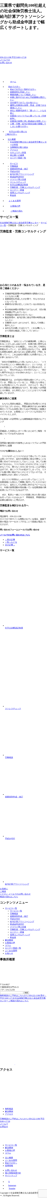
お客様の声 (10, 943)
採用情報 (9, 1166)
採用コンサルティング (20, 935)
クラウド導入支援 (18, 927)
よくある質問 (11, 951)
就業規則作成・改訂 (19, 916)
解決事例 (9, 940)
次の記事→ (10, 545)
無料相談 (9, 1109)
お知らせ (9, 953)
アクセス (9, 1114)
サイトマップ (11, 1176)
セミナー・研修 (17, 932)
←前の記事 (10, 540)
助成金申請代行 (17, 924)
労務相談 (14, 914)
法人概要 (9, 1158)
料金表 (13, 937)
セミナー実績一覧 (13, 948)
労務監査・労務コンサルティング (25, 929)
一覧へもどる (11, 542)
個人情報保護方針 (13, 1173)
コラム (8, 945)
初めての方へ (11, 1163)
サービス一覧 (11, 908)
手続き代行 (15, 919)
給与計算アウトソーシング (22, 921)
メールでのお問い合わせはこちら (15, 535)
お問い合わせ (11, 1170)
